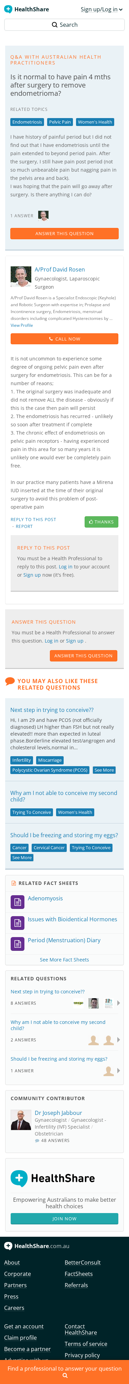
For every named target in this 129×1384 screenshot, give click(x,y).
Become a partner (27, 1349)
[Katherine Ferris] (93, 1003)
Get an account (24, 1326)
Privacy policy (82, 1355)
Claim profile (20, 1337)
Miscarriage (50, 760)
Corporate (17, 1274)
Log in (52, 640)
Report (24, 526)
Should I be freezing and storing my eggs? (64, 835)
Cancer (19, 847)
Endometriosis (27, 122)
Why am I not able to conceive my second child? (63, 796)
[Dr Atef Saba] (93, 1039)
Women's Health (95, 122)
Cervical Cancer (49, 847)
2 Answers (23, 1040)
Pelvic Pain (60, 122)
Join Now (65, 1218)
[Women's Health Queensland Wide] (78, 1003)
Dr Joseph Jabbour (58, 1113)
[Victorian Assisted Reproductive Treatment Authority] (109, 1003)
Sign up (75, 640)
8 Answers (23, 1003)
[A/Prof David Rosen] (43, 215)
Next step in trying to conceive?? (52, 710)
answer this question (64, 233)
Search (69, 24)
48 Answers (55, 1140)
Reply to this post (33, 519)
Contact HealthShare (81, 1329)
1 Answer (22, 1071)
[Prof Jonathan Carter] (109, 1070)
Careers (14, 1308)
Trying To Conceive (31, 812)
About (12, 1262)
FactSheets (79, 1274)
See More (104, 770)
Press (11, 1296)
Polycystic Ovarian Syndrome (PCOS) (49, 770)
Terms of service (86, 1344)
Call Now (67, 339)
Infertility (21, 760)
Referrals (76, 1285)
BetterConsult (83, 1262)
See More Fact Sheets (64, 959)
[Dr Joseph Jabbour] (23, 1127)
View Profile (22, 325)
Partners (15, 1285)
